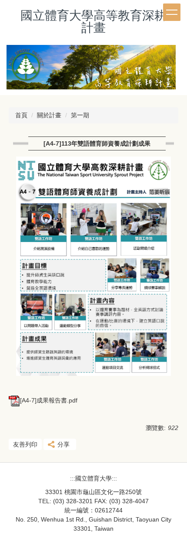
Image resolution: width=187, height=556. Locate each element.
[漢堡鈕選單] (171, 12)
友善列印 (25, 444)
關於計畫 (49, 115)
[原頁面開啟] (93, 70)
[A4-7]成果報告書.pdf (48, 400)
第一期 (80, 115)
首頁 (21, 115)
